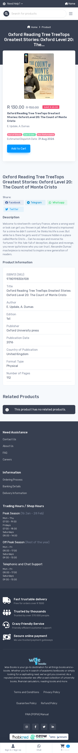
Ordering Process (12, 479)
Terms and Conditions (26, 692)
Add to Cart (18, 148)
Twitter (13, 209)
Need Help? (13, 3)
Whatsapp (58, 202)
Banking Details (12, 486)
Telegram (36, 202)
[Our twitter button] (44, 727)
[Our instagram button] (26, 727)
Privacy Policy (52, 692)
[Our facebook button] (35, 727)
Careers (7, 459)
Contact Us (9, 439)
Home (71, 3)
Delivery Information (15, 493)
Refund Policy (49, 703)
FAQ (5, 452)
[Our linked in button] (53, 727)
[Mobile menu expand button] (70, 14)
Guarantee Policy (26, 703)
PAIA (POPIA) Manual (37, 714)
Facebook (14, 202)
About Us (8, 446)
